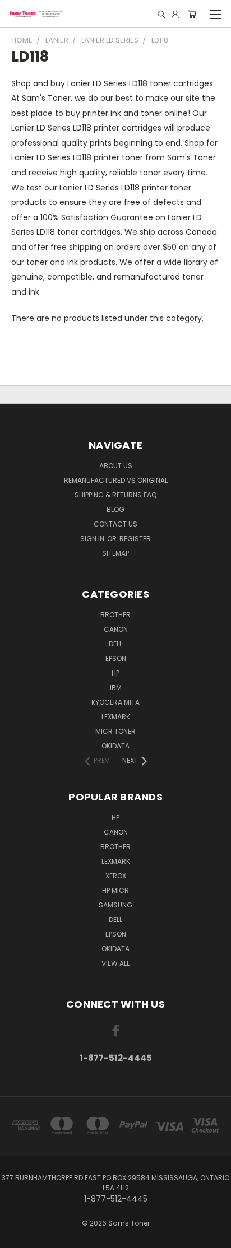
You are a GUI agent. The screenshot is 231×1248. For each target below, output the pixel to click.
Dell (115, 644)
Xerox (115, 876)
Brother (115, 615)
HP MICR (115, 890)
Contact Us (115, 524)
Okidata (115, 948)
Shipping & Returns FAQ (115, 495)
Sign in (93, 538)
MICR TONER (115, 731)
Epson (115, 658)
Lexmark (115, 716)
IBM (116, 687)
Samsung (115, 905)
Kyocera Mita (115, 702)
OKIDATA (115, 746)
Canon (116, 629)
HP (115, 673)
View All (115, 963)
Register (135, 538)
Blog (115, 509)
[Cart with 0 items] (192, 14)
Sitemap (115, 553)
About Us (115, 466)
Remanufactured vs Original (116, 480)
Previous (17, 1237)
